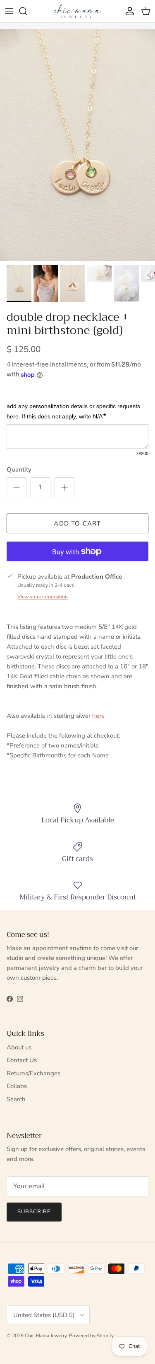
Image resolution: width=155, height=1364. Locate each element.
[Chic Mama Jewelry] (77, 11)
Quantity (19, 469)
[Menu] (9, 11)
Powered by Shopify (91, 1335)
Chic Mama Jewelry (46, 1335)
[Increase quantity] (64, 487)
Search (16, 1099)
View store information (42, 596)
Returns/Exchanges (33, 1073)
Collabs (17, 1086)
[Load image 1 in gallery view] (77, 145)
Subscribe (34, 1211)
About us (19, 1047)
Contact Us (22, 1060)
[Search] (27, 11)
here (98, 716)
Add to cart (77, 523)
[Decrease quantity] (16, 487)
